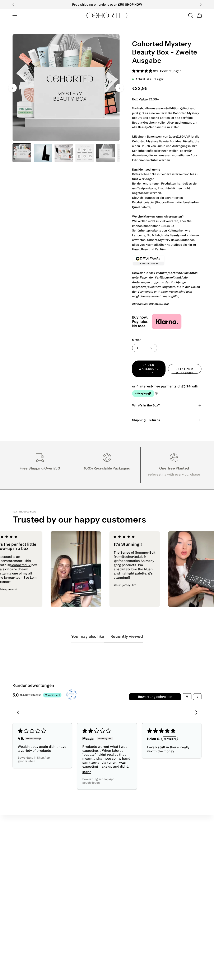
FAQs (115, 873)
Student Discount (85, 845)
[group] (107, 4)
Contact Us (80, 883)
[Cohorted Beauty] (107, 15)
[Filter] (187, 696)
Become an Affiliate (87, 852)
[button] (190, 15)
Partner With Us (85, 838)
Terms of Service (124, 852)
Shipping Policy (123, 859)
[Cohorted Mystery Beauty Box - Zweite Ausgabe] (22, 152)
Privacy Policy (122, 838)
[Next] (201, 4)
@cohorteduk (39, 565)
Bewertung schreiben (155, 697)
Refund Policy (122, 845)
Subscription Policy (126, 866)
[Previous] (13, 4)
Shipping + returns (146, 420)
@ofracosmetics (146, 561)
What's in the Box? (146, 405)
